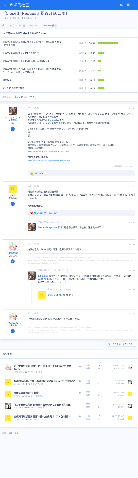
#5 (134, 270)
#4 (134, 244)
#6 (134, 289)
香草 (40, 372)
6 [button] (82, 43)
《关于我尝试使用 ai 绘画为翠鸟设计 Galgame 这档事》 (43, 404)
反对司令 (120, 383)
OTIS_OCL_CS (13, 18)
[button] (5, 5)
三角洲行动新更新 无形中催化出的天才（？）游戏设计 (42, 416)
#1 (134, 108)
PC (36, 419)
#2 (134, 186)
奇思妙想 (41, 407)
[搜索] (133, 5)
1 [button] (82, 61)
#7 (134, 314)
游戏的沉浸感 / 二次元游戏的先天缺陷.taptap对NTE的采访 (44, 381)
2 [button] (82, 52)
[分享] (130, 108)
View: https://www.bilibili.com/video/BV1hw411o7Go (48, 151)
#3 (134, 222)
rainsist (12, 195)
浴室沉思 (39, 384)
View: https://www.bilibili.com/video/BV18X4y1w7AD (49, 160)
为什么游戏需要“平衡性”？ (28, 392)
